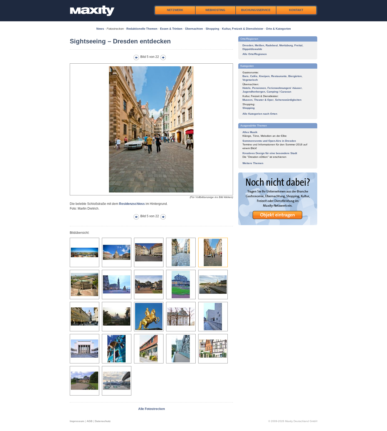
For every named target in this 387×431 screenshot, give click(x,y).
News (100, 28)
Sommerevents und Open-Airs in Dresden (269, 140)
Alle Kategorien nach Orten (259, 113)
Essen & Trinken (171, 28)
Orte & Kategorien (278, 28)
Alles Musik (249, 132)
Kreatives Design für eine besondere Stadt (269, 153)
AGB (89, 421)
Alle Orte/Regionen (254, 54)
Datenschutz (103, 421)
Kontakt (296, 10)
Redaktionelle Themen (141, 28)
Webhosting (215, 10)
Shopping (212, 28)
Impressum (77, 421)
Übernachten (194, 28)
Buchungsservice (255, 10)
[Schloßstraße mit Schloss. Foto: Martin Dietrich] (151, 194)
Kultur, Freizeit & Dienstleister (242, 28)
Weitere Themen (252, 163)
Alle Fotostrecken (151, 409)
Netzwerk (175, 10)
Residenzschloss (132, 204)
